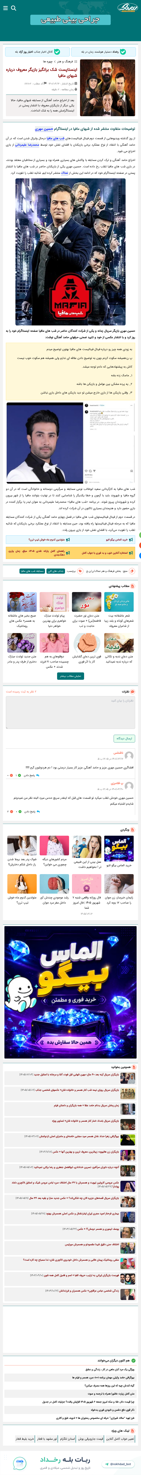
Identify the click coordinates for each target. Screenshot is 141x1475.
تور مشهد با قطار (47, 1439)
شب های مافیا (55, 138)
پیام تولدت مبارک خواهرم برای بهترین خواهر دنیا (54, 620)
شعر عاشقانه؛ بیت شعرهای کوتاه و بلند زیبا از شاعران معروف (119, 620)
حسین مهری (44, 129)
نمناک (64, 173)
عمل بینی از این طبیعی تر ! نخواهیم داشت (87, 864)
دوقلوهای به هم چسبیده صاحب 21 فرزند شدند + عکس (54, 661)
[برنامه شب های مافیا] (70, 443)
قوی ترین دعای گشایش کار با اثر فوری (87, 659)
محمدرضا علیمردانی (27, 144)
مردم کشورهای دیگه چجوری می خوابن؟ (54, 862)
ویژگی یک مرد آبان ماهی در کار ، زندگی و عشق (110, 1369)
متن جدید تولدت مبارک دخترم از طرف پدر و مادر (22, 659)
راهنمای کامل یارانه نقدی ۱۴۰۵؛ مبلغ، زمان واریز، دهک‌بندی (36, 553)
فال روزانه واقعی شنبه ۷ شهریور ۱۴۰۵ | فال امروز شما (87, 902)
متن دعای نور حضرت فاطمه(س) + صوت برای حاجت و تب (87, 620)
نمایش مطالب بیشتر (70, 676)
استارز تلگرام (67, 1439)
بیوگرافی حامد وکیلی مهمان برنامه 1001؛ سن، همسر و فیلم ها (103, 1377)
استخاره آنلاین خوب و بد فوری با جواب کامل (105, 553)
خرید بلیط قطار (25, 1439)
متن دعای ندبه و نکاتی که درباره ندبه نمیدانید (119, 659)
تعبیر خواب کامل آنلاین (120, 1439)
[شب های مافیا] (70, 251)
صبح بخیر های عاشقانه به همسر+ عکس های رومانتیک (22, 620)
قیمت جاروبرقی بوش (90, 1439)
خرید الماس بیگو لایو (117, 539)
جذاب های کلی (56, 571)
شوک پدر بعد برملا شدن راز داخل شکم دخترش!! (22, 862)
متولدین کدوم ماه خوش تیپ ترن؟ (46, 539)
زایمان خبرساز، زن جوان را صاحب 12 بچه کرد (119, 900)
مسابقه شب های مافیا (32, 571)
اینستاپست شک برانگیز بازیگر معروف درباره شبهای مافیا (41, 73)
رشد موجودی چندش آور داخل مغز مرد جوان (54, 900)
